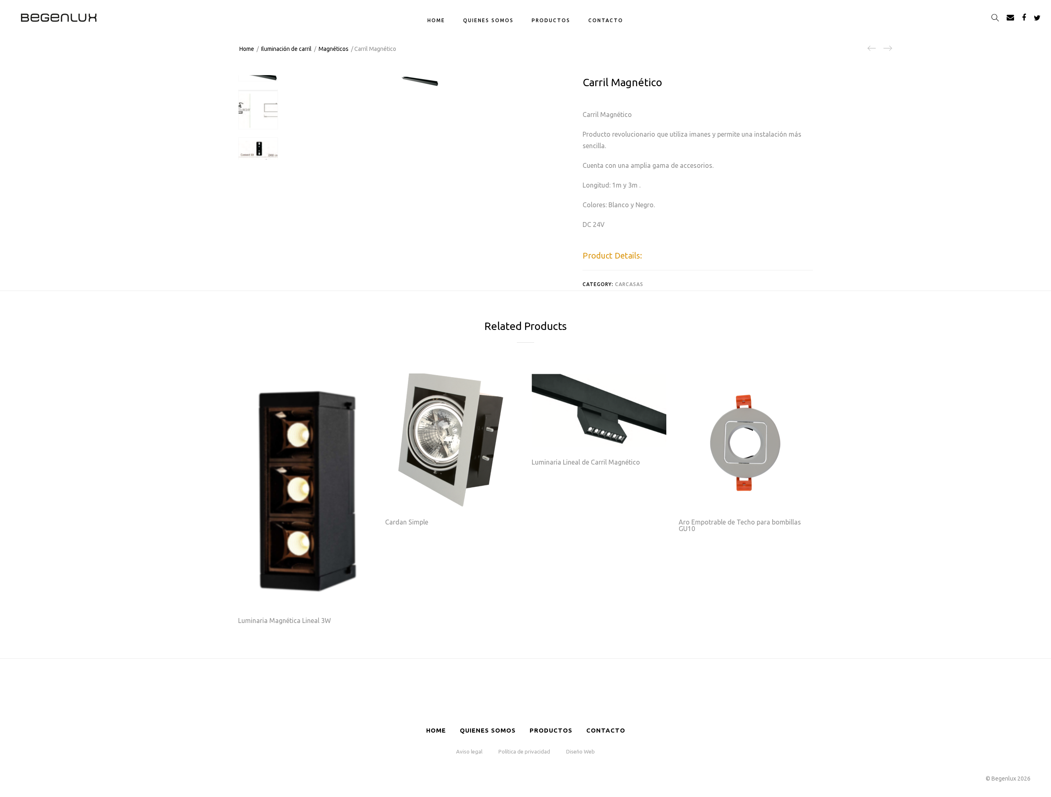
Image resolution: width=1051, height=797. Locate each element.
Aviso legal (469, 751)
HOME (436, 730)
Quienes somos (488, 20)
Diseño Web (580, 751)
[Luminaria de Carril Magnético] (887, 51)
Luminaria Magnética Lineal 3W (284, 620)
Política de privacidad (524, 751)
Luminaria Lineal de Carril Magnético (586, 462)
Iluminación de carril (286, 49)
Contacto (605, 20)
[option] (258, 80)
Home (436, 20)
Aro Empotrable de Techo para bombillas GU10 (740, 525)
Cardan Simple (406, 522)
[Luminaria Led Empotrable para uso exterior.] (872, 51)
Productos (551, 730)
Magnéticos (334, 49)
